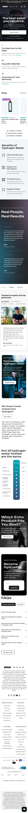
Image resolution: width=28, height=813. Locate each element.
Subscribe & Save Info (21, 751)
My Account (21, 729)
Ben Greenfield (5, 301)
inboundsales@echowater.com (8, 768)
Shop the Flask (14, 32)
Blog (21, 744)
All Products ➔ (23, 93)
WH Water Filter (21, 705)
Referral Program (21, 754)
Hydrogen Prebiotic (7, 713)
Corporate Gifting (7, 745)
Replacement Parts (21, 715)
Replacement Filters (21, 713)
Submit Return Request (21, 732)
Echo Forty (7, 708)
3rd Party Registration (7, 748)
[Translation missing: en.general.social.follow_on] (9, 695)
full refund (18, 55)
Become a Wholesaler (7, 729)
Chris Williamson (15, 301)
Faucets (21, 718)
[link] (9, 382)
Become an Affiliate (7, 737)
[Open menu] (25, 6)
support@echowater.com (7, 767)
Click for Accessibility (13, 771)
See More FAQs (8, 652)
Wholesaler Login (7, 732)
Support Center (21, 734)
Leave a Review (21, 746)
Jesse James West (20, 303)
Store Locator (7, 734)
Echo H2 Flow (7, 718)
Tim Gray (11, 303)
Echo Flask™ (7, 705)
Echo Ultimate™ (7, 715)
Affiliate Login (7, 739)
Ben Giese (4, 303)
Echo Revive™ (7, 720)
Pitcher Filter (21, 710)
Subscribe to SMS (21, 749)
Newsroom (21, 742)
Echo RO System (21, 708)
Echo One (7, 710)
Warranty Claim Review (20, 737)
